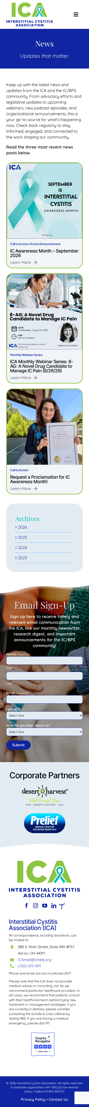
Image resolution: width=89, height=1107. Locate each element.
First (9, 668)
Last (9, 683)
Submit (18, 745)
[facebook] (26, 905)
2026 (22, 527)
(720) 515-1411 (29, 966)
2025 (22, 537)
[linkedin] (53, 905)
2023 (22, 557)
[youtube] (44, 905)
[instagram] (35, 905)
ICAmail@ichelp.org (34, 959)
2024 (22, 547)
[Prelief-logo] (44, 862)
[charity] (42, 1034)
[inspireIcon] (62, 905)
